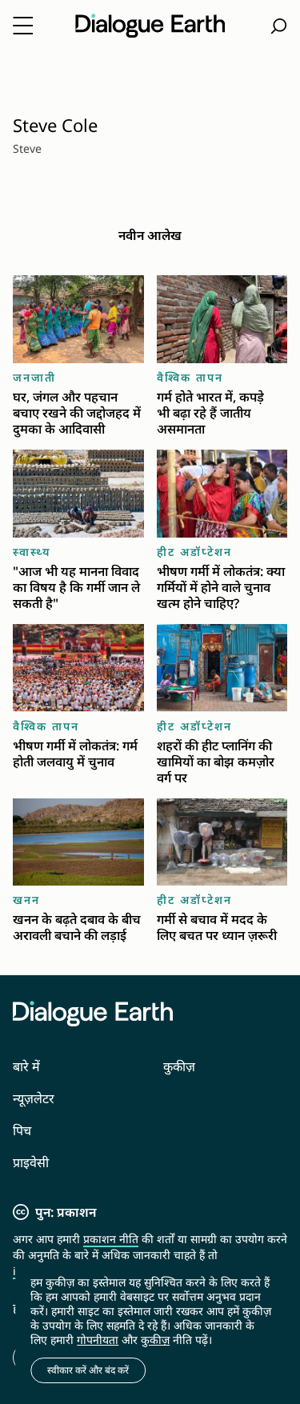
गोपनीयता (97, 1339)
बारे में (26, 1066)
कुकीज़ (179, 1066)
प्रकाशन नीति (110, 1238)
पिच (22, 1130)
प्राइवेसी (31, 1162)
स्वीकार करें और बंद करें (88, 1370)
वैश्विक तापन (190, 377)
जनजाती (34, 377)
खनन (26, 899)
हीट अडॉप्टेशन (194, 551)
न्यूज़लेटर (33, 1098)
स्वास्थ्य (31, 551)
